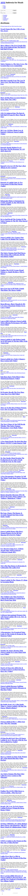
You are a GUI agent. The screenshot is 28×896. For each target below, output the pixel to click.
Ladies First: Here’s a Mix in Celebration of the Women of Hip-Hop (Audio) (13, 858)
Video (4, 8)
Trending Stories (12, 40)
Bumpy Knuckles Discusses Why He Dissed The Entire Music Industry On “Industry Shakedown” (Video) (13, 496)
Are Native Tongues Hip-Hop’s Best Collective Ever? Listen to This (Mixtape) (12, 775)
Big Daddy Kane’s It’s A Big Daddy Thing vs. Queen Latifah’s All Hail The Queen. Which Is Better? (13, 706)
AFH (3, 2)
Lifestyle (7, 247)
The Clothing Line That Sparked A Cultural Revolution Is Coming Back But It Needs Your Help (13, 598)
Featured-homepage (14, 869)
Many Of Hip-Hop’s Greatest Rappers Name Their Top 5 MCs (13, 98)
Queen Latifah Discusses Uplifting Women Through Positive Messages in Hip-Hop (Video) (13, 688)
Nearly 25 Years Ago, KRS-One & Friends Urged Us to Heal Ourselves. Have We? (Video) (13, 669)
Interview (11, 160)
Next (3, 890)
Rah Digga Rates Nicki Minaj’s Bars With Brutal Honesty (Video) (13, 377)
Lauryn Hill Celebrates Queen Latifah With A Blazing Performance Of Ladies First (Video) (14, 322)
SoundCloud (5, 18)
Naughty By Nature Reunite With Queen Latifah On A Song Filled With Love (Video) (13, 652)
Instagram (5, 19)
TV (7, 543)
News (4, 5)
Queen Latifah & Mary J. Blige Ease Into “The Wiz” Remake (13, 722)
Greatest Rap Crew (10, 75)
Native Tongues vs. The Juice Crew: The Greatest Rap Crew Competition (14, 65)
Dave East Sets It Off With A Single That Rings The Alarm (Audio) (12, 289)
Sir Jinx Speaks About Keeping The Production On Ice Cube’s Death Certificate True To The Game (12, 459)
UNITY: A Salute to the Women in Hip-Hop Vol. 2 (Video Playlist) (14, 841)
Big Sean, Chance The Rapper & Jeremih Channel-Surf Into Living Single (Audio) (12, 514)
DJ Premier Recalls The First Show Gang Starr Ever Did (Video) (12, 393)
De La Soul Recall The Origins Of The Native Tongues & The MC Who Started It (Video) (14, 221)
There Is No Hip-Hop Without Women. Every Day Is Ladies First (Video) (14, 408)
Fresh (8, 560)
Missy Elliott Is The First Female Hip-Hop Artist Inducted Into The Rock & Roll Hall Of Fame (13, 47)
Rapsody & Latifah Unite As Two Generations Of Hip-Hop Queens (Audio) (12, 184)
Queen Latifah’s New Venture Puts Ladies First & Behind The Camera (12, 238)
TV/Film (14, 247)
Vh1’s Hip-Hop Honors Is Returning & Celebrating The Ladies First (13, 566)
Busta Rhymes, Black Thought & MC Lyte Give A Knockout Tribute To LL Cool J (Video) (13, 305)
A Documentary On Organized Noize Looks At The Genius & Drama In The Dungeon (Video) (13, 634)
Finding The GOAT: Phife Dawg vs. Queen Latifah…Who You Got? (12, 792)
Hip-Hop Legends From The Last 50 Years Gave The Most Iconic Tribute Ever (13, 82)
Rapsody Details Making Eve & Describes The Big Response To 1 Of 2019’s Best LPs (13, 149)
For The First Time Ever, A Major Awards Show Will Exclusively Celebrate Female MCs (12, 550)
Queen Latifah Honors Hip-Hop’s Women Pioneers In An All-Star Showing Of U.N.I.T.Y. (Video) (12, 533)
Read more (9, 57)
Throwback (9, 232)
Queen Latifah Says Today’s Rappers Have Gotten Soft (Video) (13, 360)
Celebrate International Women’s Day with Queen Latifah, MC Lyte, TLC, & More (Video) (13, 616)
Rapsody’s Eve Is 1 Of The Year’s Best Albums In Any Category (13, 166)
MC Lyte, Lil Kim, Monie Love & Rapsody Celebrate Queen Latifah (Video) (12, 132)
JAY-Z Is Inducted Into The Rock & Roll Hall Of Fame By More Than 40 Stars (13, 115)
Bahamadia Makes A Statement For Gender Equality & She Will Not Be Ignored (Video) (12, 202)
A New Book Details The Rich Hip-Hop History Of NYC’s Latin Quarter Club (14, 442)
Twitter (4, 17)
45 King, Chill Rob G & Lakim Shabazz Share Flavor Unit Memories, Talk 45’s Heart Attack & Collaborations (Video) (14, 825)
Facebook (5, 15)
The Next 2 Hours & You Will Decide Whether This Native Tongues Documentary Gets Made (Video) (13, 426)
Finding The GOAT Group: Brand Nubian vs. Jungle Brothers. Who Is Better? (12, 272)
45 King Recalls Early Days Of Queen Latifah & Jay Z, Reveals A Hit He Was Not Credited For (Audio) (14, 740)
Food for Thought (12, 177)
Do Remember (12, 681)
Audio (4, 6)
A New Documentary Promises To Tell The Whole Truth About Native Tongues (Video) (14, 478)
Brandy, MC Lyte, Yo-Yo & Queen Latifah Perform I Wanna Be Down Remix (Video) (12, 808)
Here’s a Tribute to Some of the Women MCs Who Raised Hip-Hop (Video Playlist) (14, 758)
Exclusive (11, 471)
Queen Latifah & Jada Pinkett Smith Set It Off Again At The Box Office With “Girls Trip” (14, 341)
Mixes (10, 265)
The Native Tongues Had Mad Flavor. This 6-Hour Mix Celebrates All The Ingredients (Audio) (13, 254)
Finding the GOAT (20, 283)
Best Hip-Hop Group (11, 283)
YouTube (5, 16)
